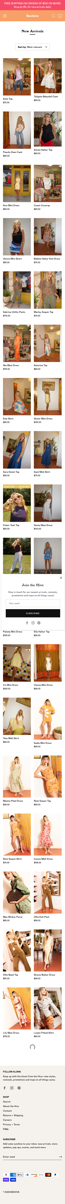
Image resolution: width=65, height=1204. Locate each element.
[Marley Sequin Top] (48, 290)
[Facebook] (27, 622)
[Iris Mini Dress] (17, 663)
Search (6, 1101)
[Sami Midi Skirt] (48, 449)
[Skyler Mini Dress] (48, 396)
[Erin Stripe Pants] (17, 556)
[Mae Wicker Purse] (17, 893)
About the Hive (11, 1106)
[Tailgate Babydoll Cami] (48, 75)
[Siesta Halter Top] (48, 129)
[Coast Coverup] (48, 183)
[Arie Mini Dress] (17, 183)
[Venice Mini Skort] (17, 236)
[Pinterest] (38, 622)
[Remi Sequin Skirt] (17, 835)
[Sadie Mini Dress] (48, 719)
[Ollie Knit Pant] (48, 893)
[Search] (53, 16)
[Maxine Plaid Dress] (17, 777)
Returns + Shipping (13, 1115)
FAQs (6, 1129)
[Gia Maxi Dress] (17, 343)
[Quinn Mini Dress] (48, 556)
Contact (7, 1110)
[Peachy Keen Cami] (17, 130)
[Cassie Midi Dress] (48, 835)
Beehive (32, 16)
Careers (7, 1119)
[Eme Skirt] (17, 396)
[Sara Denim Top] (17, 449)
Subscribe (32, 613)
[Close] (61, 577)
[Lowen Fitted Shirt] (48, 1008)
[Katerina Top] (48, 343)
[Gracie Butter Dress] (48, 950)
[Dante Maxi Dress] (48, 503)
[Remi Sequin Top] (48, 777)
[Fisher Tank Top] (17, 503)
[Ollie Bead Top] (17, 950)
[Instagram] (32, 622)
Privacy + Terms (11, 1124)
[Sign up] (60, 1156)
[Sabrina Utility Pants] (17, 290)
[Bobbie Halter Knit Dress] (48, 236)
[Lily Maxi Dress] (17, 1008)
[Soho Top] (17, 76)
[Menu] (5, 15)
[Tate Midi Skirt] (17, 716)
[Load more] (32, 1047)
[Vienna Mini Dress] (48, 663)
